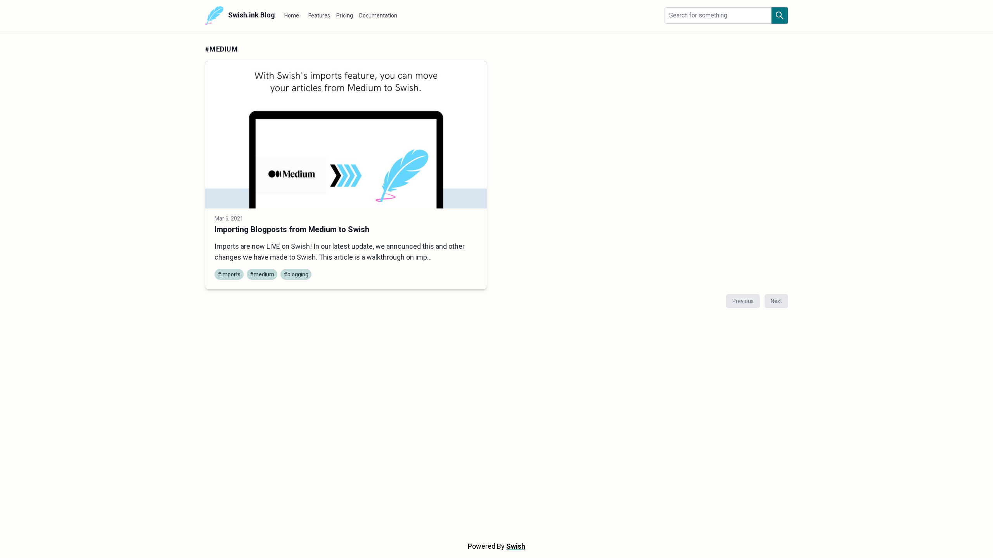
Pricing (344, 15)
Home (291, 15)
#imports (229, 274)
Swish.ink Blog (251, 15)
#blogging (296, 274)
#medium (262, 274)
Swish (515, 546)
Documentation (378, 15)
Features (319, 15)
